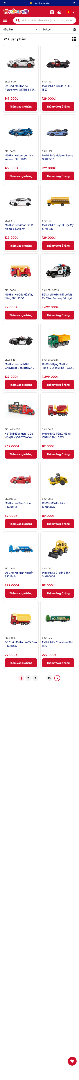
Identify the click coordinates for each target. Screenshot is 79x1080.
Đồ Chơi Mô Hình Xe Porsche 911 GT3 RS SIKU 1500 (19, 87)
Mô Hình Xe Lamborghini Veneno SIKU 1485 (19, 157)
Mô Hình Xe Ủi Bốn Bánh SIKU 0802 (56, 574)
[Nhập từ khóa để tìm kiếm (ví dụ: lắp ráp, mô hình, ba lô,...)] (17, 20)
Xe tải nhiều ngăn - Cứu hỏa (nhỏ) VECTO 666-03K (19, 435)
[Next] (74, 3)
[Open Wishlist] (72, 1061)
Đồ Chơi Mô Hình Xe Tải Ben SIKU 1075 (21, 643)
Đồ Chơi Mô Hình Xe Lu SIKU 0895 (55, 504)
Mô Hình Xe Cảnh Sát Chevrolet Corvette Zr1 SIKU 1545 (19, 365)
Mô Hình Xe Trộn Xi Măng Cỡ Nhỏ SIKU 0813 (56, 435)
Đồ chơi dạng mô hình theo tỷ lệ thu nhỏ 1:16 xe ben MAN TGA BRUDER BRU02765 (57, 365)
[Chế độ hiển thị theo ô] (74, 39)
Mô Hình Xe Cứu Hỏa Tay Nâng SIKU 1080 (19, 296)
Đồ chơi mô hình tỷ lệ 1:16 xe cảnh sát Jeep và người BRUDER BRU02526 (58, 296)
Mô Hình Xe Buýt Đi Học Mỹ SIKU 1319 (58, 226)
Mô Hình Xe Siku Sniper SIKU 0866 (18, 504)
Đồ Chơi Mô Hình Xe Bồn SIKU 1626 (19, 574)
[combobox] (44, 20)
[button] (8, 20)
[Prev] (5, 3)
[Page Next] (57, 678)
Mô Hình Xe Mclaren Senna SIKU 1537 (57, 157)
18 (49, 678)
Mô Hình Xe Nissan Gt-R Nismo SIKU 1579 (19, 226)
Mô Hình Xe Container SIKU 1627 (58, 643)
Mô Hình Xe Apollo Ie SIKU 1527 (57, 87)
